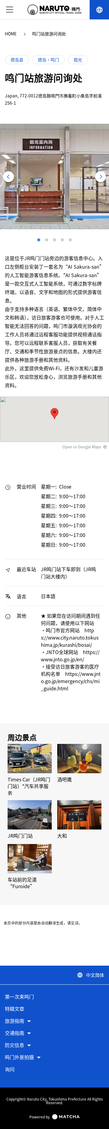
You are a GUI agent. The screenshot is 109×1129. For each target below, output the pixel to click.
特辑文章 (14, 1009)
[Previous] (8, 176)
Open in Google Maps (81, 446)
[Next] (100, 176)
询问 (10, 1069)
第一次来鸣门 (19, 997)
